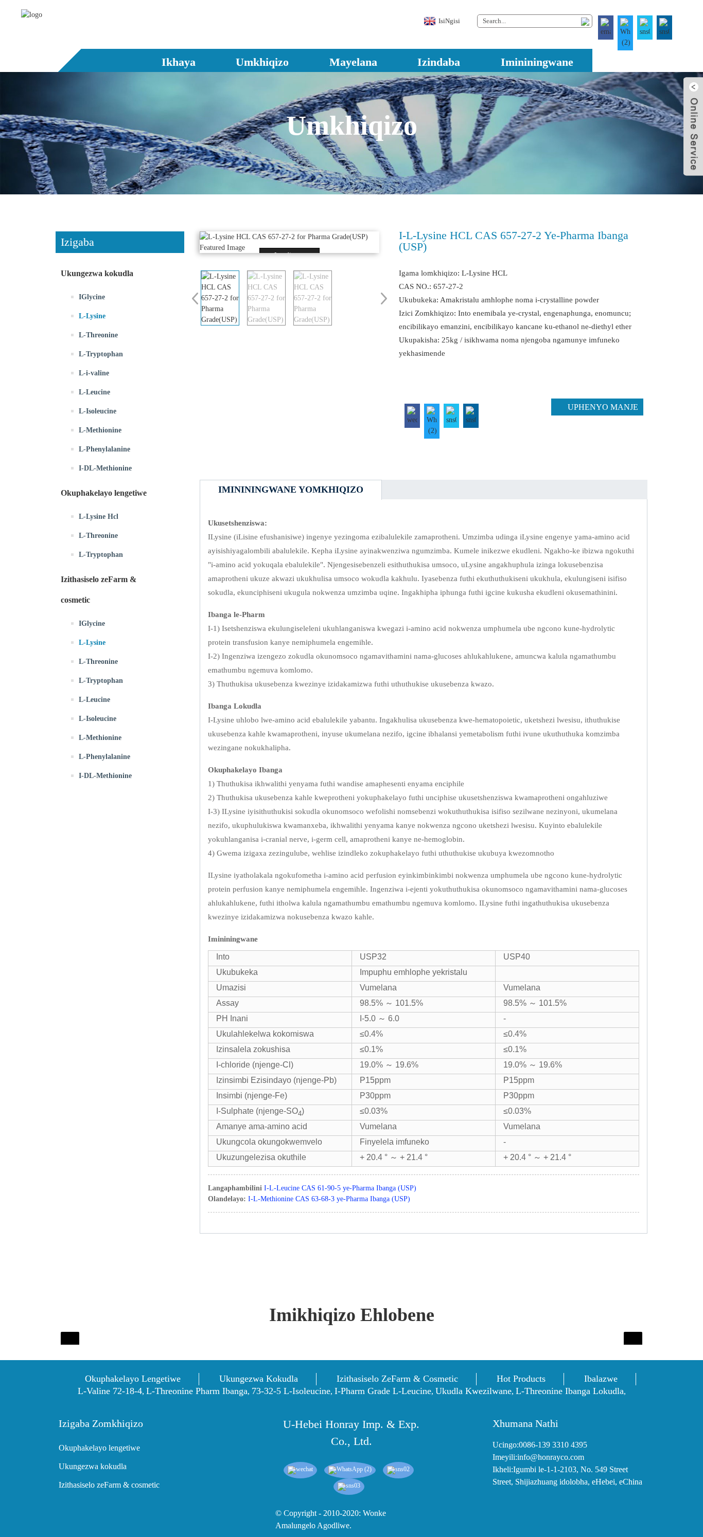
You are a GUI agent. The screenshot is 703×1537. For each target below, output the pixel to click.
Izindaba (438, 62)
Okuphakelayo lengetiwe (133, 1378)
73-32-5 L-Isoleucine (291, 1391)
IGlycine (92, 297)
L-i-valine (94, 373)
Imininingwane (537, 62)
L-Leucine (94, 392)
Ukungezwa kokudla (258, 1378)
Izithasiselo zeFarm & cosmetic (397, 1378)
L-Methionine (100, 430)
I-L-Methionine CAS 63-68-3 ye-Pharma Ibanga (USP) (329, 1199)
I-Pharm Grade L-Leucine (383, 1391)
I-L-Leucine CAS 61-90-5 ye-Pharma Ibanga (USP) (340, 1188)
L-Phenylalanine (104, 449)
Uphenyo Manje (603, 407)
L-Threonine (98, 335)
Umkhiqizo (262, 62)
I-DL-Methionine (105, 468)
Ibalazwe (601, 1378)
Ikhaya (179, 62)
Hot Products (521, 1378)
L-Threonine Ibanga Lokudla (570, 1391)
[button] (120, 833)
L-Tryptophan (101, 354)
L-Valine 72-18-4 (110, 1391)
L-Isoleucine (97, 411)
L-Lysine (92, 316)
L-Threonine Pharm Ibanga (197, 1391)
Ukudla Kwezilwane (473, 1391)
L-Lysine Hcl (98, 516)
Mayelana (353, 62)
